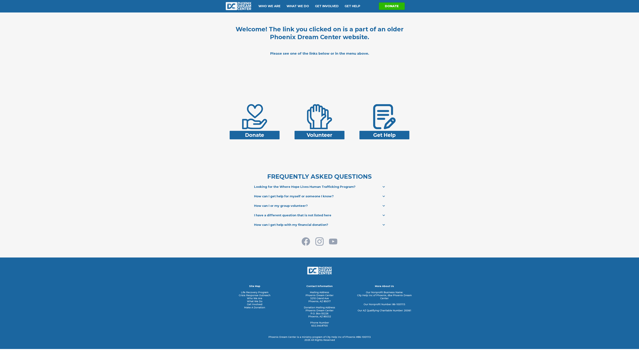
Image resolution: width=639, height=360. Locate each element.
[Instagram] (319, 241)
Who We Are (269, 6)
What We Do (298, 6)
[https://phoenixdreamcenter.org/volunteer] (319, 116)
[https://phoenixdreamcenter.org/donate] (254, 116)
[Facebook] (306, 241)
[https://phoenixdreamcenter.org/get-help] (384, 116)
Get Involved (327, 6)
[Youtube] (333, 241)
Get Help (352, 6)
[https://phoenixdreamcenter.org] (238, 6)
